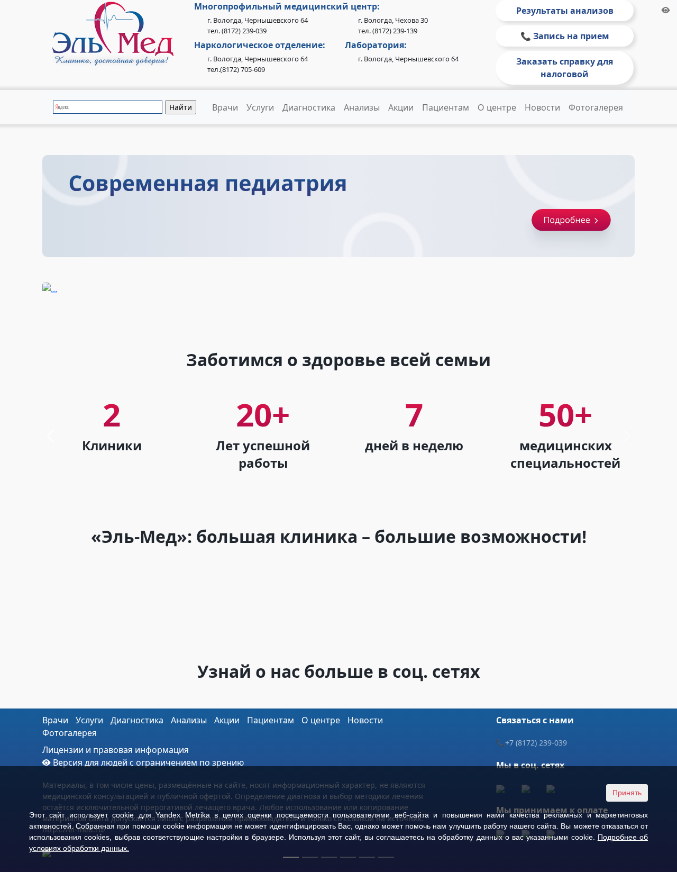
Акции (401, 107)
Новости (542, 107)
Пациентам (445, 107)
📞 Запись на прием (564, 36)
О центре (497, 107)
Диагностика (308, 107)
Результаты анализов (565, 10)
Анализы (362, 107)
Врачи (225, 107)
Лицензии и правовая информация (115, 750)
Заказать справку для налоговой (564, 68)
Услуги (260, 107)
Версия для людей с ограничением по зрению (147, 762)
